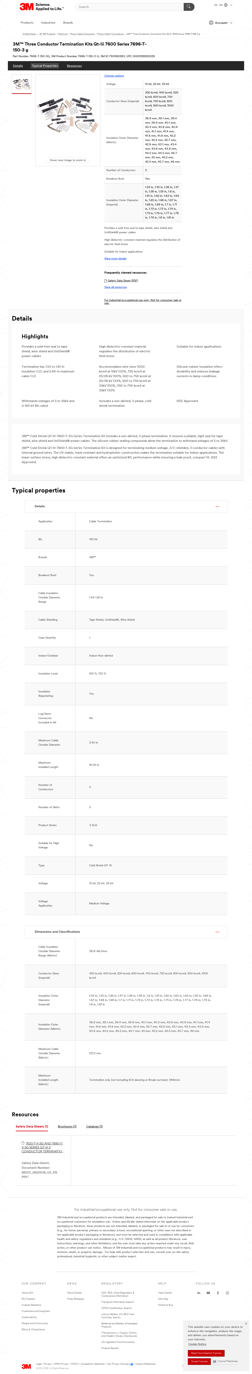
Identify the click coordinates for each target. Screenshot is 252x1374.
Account (221, 23)
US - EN (218, 5)
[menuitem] (18, 65)
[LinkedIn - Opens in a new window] (199, 1293)
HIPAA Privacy (61, 1364)
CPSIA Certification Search (116, 1308)
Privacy (48, 1364)
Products (27, 22)
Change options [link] (114, 76)
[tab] (32, 1126)
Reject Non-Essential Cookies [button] (206, 1353)
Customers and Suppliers (36, 1311)
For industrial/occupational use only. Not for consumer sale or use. (143, 302)
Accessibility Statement (93, 1364)
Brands (68, 22)
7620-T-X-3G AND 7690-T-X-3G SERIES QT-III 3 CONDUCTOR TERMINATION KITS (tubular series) (43, 1148)
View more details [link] (115, 258)
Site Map (163, 1299)
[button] (225, 1361)
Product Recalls (110, 1348)
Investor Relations (31, 1305)
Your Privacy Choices (117, 1364)
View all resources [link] (115, 287)
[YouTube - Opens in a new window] (208, 1293)
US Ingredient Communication (118, 1342)
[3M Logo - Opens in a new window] (42, 7)
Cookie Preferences (145, 1364)
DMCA (74, 1364)
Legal (39, 1364)
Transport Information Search (117, 1302)
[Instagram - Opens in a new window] (227, 1293)
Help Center (165, 1293)
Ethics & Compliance (33, 1329)
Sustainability (29, 1317)
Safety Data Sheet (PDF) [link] (123, 280)
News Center (74, 1293)
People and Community (35, 1323)
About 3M (27, 1293)
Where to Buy (165, 1305)
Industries (48, 22)
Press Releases (75, 1299)
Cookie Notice (197, 1344)
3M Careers (28, 1299)
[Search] (189, 7)
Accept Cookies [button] (199, 1361)
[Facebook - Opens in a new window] (218, 1293)
